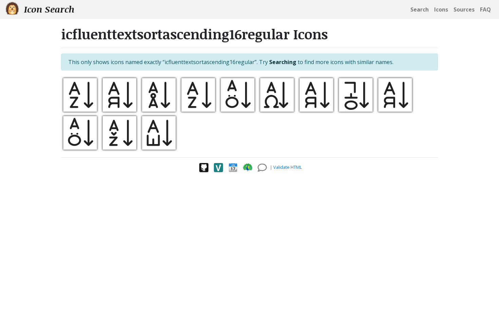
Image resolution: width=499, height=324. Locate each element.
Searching (282, 62)
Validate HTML (287, 167)
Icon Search (48, 9)
